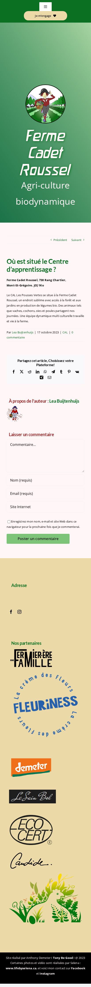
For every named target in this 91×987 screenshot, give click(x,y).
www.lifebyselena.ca (21, 968)
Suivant (76, 240)
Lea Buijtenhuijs (22, 332)
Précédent (60, 240)
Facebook (78, 968)
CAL (65, 332)
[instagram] (19, 612)
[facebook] (11, 612)
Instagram (47, 973)
